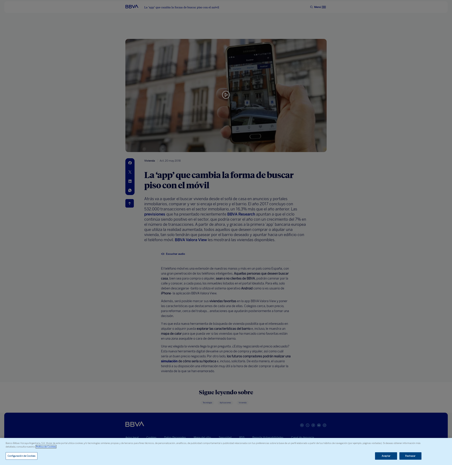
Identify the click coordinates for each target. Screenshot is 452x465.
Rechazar (410, 456)
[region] (226, 451)
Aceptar (386, 456)
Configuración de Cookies (21, 456)
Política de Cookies (46, 446)
